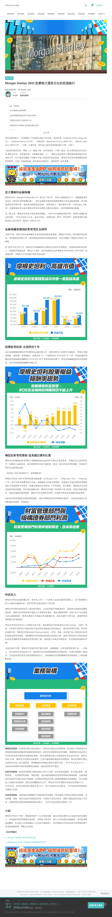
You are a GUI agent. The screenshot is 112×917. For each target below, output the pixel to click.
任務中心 (101, 14)
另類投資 (81, 14)
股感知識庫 (24, 95)
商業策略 (50, 14)
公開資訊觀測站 (69, 892)
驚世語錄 (71, 14)
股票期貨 (10, 14)
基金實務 (20, 14)
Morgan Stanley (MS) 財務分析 (21, 837)
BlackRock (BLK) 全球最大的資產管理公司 (26, 842)
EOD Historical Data (58, 892)
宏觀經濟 (61, 14)
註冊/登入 (99, 5)
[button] (38, 183)
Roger (15, 95)
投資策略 (30, 14)
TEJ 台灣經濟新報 (45, 892)
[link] (46, 175)
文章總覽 (91, 14)
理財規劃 (40, 14)
